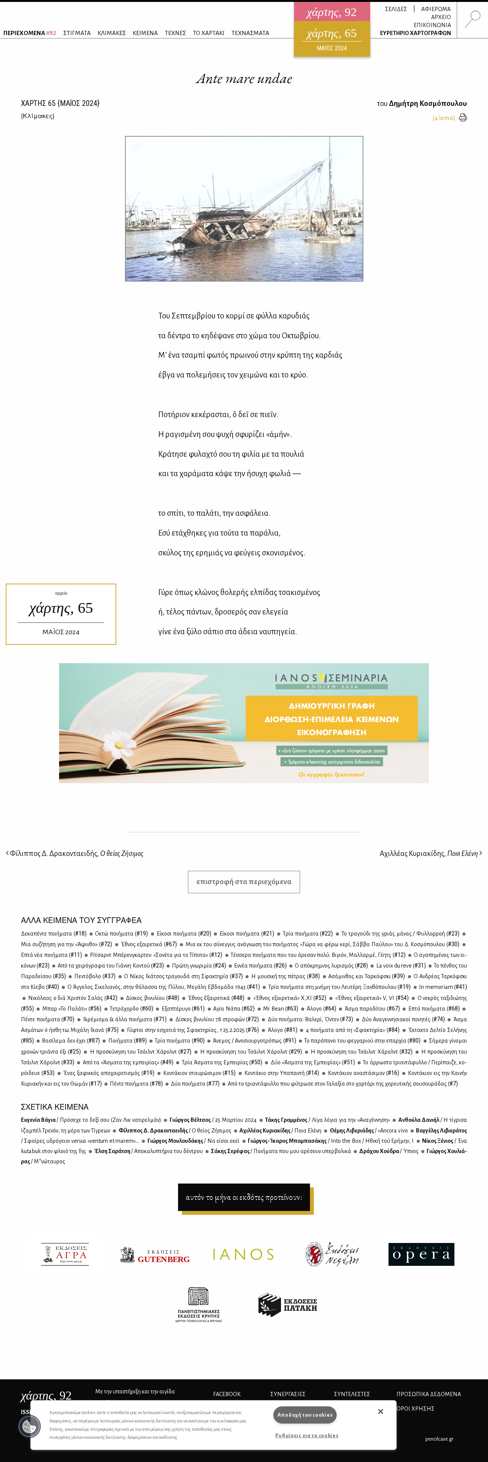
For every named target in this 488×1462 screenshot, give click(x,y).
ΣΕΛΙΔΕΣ (396, 9)
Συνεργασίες (288, 1394)
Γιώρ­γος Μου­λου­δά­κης (192, 1141)
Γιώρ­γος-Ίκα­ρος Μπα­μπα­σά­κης (330, 1141)
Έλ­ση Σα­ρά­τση (148, 1151)
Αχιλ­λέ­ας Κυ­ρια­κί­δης (280, 1131)
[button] (29, 1426)
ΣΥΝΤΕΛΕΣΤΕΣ (352, 1394)
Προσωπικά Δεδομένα (428, 1394)
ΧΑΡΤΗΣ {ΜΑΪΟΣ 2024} (60, 103)
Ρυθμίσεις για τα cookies (306, 1435)
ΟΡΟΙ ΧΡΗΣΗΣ (415, 1409)
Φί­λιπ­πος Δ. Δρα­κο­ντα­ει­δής (174, 1131)
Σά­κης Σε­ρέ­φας (280, 1151)
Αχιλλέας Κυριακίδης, (429, 853)
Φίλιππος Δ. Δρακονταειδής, (76, 853)
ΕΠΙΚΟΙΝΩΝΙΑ (432, 25)
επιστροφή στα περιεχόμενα (244, 882)
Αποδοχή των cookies (305, 1415)
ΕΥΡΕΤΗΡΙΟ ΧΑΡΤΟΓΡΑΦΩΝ (415, 33)
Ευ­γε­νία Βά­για (91, 1120)
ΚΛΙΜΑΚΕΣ (112, 33)
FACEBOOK (227, 1394)
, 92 (46, 1395)
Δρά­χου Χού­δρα (388, 1151)
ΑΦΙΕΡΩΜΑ (436, 9)
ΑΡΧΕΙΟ (441, 17)
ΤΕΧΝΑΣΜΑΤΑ (250, 33)
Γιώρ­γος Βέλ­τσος (212, 1120)
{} (38, 115)
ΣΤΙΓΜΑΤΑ (77, 33)
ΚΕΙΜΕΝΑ (145, 33)
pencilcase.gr (439, 1439)
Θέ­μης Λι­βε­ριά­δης (368, 1131)
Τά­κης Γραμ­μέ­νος (327, 1120)
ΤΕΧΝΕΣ (175, 33)
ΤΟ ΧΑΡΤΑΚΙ (209, 33)
